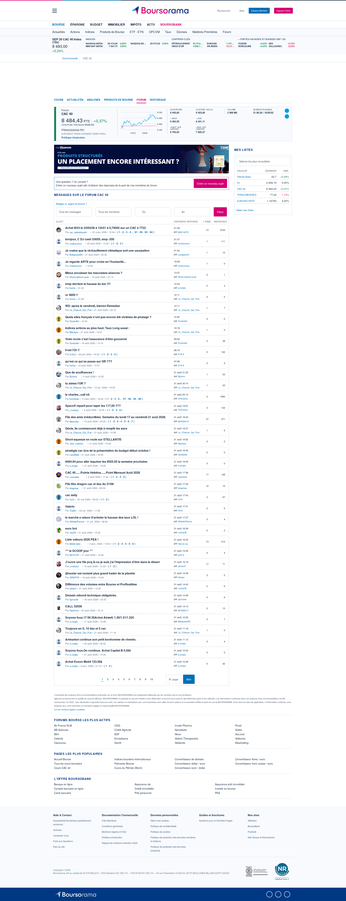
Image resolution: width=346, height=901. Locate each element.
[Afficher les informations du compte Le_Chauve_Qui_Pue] (58, 308)
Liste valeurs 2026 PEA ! (81, 539)
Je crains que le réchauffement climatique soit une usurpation (107, 250)
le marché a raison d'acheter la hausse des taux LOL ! (101, 517)
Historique (158, 99)
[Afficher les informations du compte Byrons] (58, 374)
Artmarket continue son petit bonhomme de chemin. (100, 639)
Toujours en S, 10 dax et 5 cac (85, 628)
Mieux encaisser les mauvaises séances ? (93, 273)
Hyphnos (74, 610)
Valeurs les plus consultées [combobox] (254, 161)
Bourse (58, 24)
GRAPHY (74, 577)
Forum (227, 32)
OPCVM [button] (154, 32)
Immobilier (116, 24)
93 (146, 232)
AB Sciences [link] (61, 730)
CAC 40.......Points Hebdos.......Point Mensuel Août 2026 (102, 472)
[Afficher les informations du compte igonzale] (58, 597)
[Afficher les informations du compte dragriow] (58, 486)
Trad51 (73, 510)
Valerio (70, 506)
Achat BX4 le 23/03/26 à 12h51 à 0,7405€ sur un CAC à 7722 (105, 228)
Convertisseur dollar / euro (190, 763)
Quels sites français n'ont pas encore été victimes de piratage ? (108, 317)
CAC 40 (67, 113)
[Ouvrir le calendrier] (139, 211)
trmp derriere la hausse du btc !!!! (87, 284)
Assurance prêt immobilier (230, 784)
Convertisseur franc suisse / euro (254, 763)
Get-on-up (183, 543)
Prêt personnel (143, 793)
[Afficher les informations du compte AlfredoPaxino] (58, 519)
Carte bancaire (62, 793)
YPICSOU (183, 398)
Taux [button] (168, 32)
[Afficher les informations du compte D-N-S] (58, 352)
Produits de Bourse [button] (112, 32)
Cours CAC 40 (62, 768)
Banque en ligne (63, 784)
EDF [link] (116, 734)
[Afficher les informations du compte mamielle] (58, 474)
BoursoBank (171, 24)
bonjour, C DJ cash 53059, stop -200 (89, 239)
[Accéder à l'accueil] (55, 58)
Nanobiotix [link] (181, 730)
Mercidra (74, 421)
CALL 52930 (73, 606)
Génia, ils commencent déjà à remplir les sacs (96, 428)
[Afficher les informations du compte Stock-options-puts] (58, 274)
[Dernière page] (163, 679)
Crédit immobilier (144, 788)
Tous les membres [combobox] (108, 212)
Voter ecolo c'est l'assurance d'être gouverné (96, 339)
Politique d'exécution (73, 137)
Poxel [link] (238, 725)
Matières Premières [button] (204, 32)
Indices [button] (89, 32)
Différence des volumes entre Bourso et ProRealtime (101, 584)
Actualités (75, 99)
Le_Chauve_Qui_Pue (188, 298)
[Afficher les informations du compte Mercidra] (58, 419)
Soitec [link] (238, 730)
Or (238, 182)
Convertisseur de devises (189, 759)
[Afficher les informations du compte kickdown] (58, 396)
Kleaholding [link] (242, 743)
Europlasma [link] (121, 738)
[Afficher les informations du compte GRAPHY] (58, 575)
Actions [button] (75, 32)
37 (124, 398)
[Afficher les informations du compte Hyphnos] (58, 608)
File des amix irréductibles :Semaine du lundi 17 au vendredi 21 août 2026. (115, 417)
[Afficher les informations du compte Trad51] (58, 508)
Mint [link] (56, 734)
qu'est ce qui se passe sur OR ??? (88, 361)
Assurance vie (143, 784)
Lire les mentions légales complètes (70, 709)
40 (139, 398)
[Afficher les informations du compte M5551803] (58, 541)
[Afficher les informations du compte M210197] (58, 552)
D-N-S (73, 354)
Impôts (135, 24)
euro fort (71, 528)
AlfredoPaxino (77, 521)
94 (151, 232)
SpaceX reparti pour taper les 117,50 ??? (93, 406)
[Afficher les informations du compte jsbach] (58, 586)
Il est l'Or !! (72, 350)
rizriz (72, 499)
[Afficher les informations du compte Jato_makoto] (58, 441)
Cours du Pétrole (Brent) (128, 768)
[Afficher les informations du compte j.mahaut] (58, 408)
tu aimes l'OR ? (75, 383)
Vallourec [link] (240, 738)
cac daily (71, 495)
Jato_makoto (76, 443)
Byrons (73, 376)
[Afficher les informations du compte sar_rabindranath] (58, 230)
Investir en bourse (225, 788)
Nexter (181, 577)
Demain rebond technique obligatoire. (91, 595)
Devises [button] (182, 32)
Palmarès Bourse (124, 763)
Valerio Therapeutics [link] (186, 738)
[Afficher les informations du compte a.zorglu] (58, 463)
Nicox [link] (178, 734)
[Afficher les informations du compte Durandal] (58, 319)
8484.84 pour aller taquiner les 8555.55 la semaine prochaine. (106, 461)
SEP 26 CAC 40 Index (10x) (66, 40)
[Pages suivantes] (157, 679)
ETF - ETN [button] (137, 32)
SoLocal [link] (239, 734)
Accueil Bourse (62, 759)
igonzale (74, 599)
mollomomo (76, 243)
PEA (217, 793)
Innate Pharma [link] (183, 725)
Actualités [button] (58, 32)
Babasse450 (76, 254)
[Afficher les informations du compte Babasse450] (58, 252)
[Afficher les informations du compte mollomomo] (58, 241)
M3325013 (183, 421)
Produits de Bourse (118, 99)
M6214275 (183, 232)
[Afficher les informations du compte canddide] (58, 452)
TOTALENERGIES (246, 194)
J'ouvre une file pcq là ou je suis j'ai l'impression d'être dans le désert (112, 562)
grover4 (182, 566)
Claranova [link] (60, 743)
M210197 (74, 555)
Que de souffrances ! (79, 372)
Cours (58, 99)
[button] (54, 11)
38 (129, 398)
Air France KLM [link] (63, 725)
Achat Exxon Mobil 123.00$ (83, 661)
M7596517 (183, 610)
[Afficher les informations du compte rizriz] (58, 497)
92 (141, 232)
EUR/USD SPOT (246, 201)
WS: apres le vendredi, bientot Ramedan (92, 306)
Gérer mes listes (245, 210)
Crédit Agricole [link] (122, 730)
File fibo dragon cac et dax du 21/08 (89, 484)
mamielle (74, 477)
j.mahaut (74, 410)
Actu (151, 24)
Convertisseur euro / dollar (190, 768)
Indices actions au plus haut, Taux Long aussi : (97, 328)
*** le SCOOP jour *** (79, 551)
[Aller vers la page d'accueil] (171, 10)
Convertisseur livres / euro (250, 759)
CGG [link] (117, 725)
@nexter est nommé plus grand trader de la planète (100, 573)
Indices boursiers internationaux (132, 759)
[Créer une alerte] (287, 111)
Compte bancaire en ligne (68, 788)
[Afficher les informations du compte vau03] (58, 530)
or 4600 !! (71, 295)
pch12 (181, 555)
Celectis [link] (58, 738)
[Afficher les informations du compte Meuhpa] (58, 330)
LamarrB (182, 532)
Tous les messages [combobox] (70, 212)
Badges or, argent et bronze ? (71, 203)
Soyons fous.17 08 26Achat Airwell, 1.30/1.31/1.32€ (99, 617)
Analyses (93, 99)
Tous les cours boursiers (68, 763)
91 (136, 232)
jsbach (73, 588)
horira (72, 288)
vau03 (73, 532)
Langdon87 (183, 254)
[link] (57, 829)
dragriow (74, 488)
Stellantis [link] (180, 743)
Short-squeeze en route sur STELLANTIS (93, 439)
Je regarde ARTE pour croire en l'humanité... (95, 262)
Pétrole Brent (244, 176)
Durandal (74, 321)
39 (134, 398)
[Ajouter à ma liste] (287, 116)
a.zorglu (182, 287)
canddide (74, 454)
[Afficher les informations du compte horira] (58, 285)
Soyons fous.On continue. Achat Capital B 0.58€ (98, 650)
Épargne (77, 24)
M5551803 (75, 544)
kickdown (74, 398)
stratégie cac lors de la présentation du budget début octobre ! (107, 450)
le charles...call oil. (77, 394)
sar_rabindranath (78, 232)
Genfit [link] (117, 743)
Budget (96, 24)
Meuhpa (74, 332)
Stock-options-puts (79, 277)
